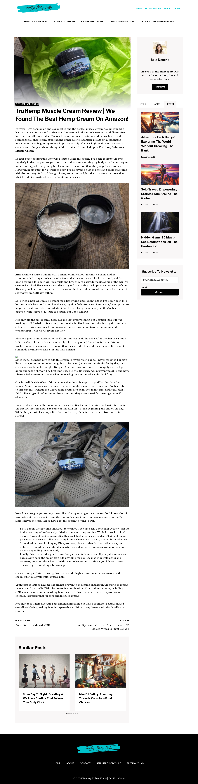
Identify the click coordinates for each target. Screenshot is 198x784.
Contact (177, 8)
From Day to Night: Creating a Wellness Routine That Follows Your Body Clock (43, 698)
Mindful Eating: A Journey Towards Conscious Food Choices (96, 698)
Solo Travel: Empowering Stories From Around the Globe (159, 194)
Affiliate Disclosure (109, 763)
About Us (160, 86)
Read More (149, 157)
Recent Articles (153, 8)
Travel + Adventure (121, 21)
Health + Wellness (36, 21)
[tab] (66, 713)
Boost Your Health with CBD (32, 623)
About (167, 8)
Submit (160, 292)
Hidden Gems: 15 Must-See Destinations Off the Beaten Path (159, 242)
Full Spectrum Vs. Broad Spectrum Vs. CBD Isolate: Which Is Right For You (103, 624)
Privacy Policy (135, 763)
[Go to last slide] (23, 682)
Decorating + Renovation (157, 21)
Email (144, 287)
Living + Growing (92, 21)
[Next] (121, 682)
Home (139, 8)
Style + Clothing (64, 21)
